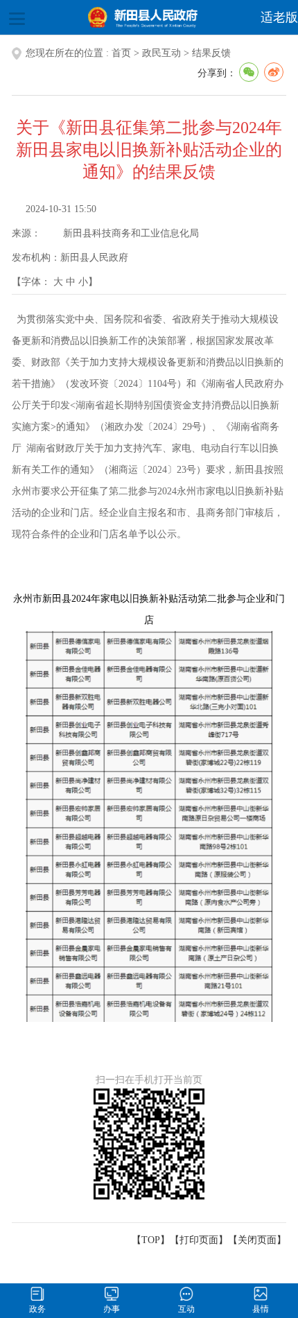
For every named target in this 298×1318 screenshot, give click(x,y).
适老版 (279, 17)
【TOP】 (151, 1240)
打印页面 (198, 1240)
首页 (121, 53)
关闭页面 (257, 1240)
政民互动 (161, 53)
